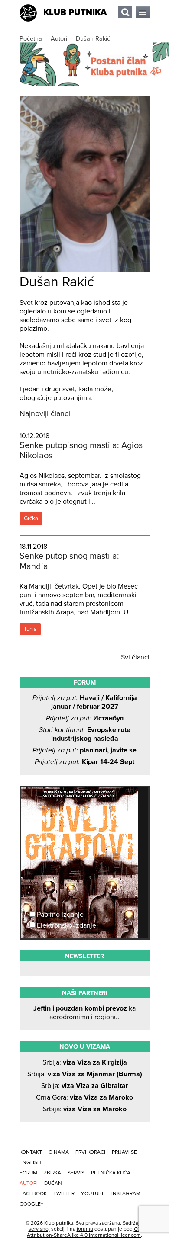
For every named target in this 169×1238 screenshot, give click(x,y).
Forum (28, 1173)
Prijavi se (124, 1152)
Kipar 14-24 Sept (84, 762)
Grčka (31, 518)
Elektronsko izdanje (65, 925)
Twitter (64, 1193)
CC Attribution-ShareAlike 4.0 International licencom (84, 1232)
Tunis (30, 629)
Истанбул (85, 718)
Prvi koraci (90, 1152)
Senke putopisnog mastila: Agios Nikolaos (81, 450)
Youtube (93, 1193)
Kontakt (31, 1152)
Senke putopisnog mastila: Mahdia (69, 561)
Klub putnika (75, 12)
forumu (85, 1229)
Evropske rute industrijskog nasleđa (84, 734)
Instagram (125, 1193)
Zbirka (52, 1173)
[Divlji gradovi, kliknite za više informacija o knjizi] (84, 819)
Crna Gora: (84, 1097)
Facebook (33, 1193)
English (30, 1162)
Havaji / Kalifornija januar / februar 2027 (84, 702)
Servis (76, 1173)
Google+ (31, 1204)
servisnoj (39, 1229)
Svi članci (135, 657)
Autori (29, 1183)
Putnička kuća (110, 1173)
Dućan (53, 1183)
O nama (59, 1152)
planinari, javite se (84, 750)
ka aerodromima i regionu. (84, 1012)
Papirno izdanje (59, 914)
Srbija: (84, 1062)
